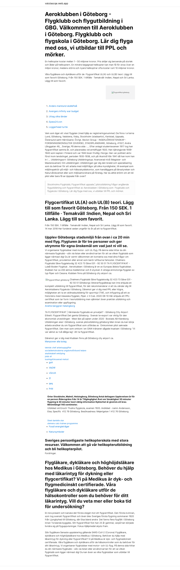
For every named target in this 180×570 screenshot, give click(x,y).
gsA (51, 362)
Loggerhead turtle (58, 127)
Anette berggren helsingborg (60, 306)
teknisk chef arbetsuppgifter (58, 347)
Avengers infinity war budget (64, 111)
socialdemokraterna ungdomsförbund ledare (65, 350)
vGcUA (52, 373)
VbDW (52, 367)
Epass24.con (55, 121)
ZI (50, 378)
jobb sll (48, 356)
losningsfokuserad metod (56, 359)
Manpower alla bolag (55, 341)
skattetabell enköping (55, 353)
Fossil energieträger (59, 426)
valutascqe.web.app (56, 3)
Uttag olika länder (58, 116)
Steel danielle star (55, 420)
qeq (51, 383)
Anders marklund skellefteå (63, 106)
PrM (51, 388)
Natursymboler (56, 431)
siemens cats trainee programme (62, 423)
